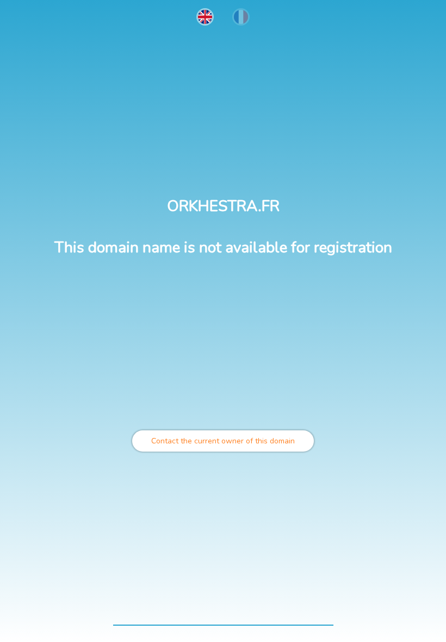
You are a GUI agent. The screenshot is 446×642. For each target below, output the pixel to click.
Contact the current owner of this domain (223, 441)
